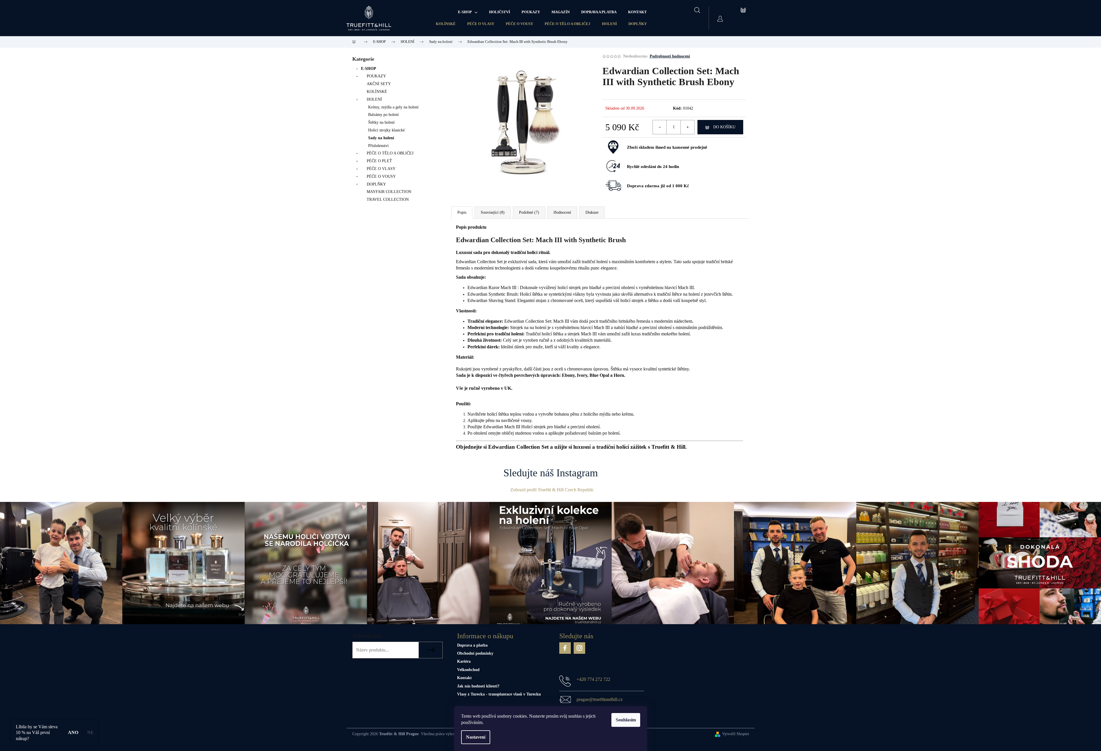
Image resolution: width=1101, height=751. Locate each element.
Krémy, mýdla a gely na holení (393, 107)
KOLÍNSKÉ (446, 24)
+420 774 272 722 (593, 679)
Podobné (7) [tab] (529, 212)
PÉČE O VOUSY (519, 24)
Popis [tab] (461, 212)
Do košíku (724, 127)
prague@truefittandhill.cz (600, 699)
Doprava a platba (472, 645)
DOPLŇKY (637, 24)
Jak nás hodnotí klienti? (478, 686)
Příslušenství (378, 146)
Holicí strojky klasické (386, 130)
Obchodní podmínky (475, 653)
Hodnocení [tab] (562, 212)
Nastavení (475, 737)
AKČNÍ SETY (379, 84)
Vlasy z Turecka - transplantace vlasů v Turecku (499, 694)
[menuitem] (467, 12)
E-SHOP (368, 68)
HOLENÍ (609, 24)
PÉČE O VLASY (480, 24)
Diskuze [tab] (591, 212)
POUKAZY (376, 76)
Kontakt (464, 678)
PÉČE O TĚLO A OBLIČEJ (567, 24)
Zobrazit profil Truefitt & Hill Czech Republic (552, 489)
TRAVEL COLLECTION (388, 199)
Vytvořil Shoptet (735, 734)
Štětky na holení (381, 122)
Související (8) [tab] (493, 212)
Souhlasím (626, 719)
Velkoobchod (468, 670)
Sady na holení (381, 138)
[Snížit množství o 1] (660, 127)
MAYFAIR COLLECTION (389, 192)
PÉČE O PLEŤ (379, 161)
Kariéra (464, 661)
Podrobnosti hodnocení (670, 56)
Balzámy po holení (383, 114)
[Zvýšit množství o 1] (687, 127)
